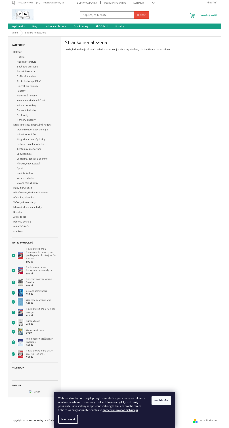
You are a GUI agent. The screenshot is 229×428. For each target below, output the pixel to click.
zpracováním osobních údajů (120, 410)
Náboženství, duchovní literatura (31, 192)
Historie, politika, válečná (30, 144)
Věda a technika (25, 178)
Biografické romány (27, 86)
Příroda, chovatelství (28, 164)
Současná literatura (27, 67)
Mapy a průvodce (22, 188)
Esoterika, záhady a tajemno (32, 159)
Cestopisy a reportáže (29, 149)
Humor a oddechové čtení (31, 100)
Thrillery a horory (26, 120)
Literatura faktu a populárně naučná (32, 125)
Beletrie (17, 52)
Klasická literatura (26, 62)
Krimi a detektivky (27, 105)
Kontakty (138, 3)
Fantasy (21, 91)
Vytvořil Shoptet (209, 420)
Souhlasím (161, 400)
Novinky (17, 212)
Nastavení (68, 419)
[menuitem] (18, 26)
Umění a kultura (25, 173)
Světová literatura (27, 76)
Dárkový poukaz (22, 222)
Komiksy (18, 231)
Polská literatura (26, 71)
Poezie (21, 57)
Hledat (141, 14)
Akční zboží (19, 217)
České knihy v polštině (29, 81)
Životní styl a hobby (27, 183)
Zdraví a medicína (26, 134)
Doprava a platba (87, 3)
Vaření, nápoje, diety (24, 202)
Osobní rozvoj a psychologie (32, 130)
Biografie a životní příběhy (31, 139)
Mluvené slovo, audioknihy (27, 207)
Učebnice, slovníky (23, 197)
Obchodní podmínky (115, 3)
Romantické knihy (26, 110)
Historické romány (27, 96)
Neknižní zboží (21, 226)
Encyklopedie (24, 154)
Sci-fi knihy (23, 115)
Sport (20, 168)
